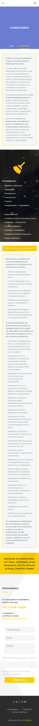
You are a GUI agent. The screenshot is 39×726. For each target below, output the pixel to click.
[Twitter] (19, 702)
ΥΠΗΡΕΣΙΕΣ (27, 709)
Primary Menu (35, 3)
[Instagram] (22, 702)
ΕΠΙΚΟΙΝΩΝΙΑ (12, 709)
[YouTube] (25, 702)
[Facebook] (14, 702)
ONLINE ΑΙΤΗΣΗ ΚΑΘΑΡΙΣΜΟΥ (19, 248)
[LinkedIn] (17, 702)
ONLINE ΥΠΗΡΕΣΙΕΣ (19, 712)
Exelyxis (29, 720)
